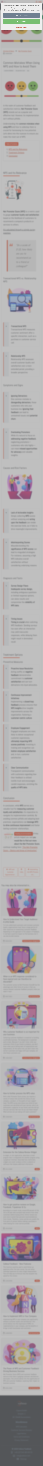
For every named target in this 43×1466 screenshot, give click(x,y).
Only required (21, 15)
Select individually (21, 27)
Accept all (21, 21)
